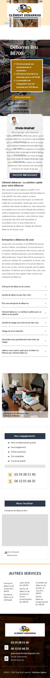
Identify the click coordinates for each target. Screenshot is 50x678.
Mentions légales (39, 673)
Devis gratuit (19, 104)
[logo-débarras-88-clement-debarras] (25, 10)
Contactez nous (21, 112)
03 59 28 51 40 (24, 475)
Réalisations (23, 98)
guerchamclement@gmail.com (25, 653)
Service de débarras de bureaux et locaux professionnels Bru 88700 (26, 595)
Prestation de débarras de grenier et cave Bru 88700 (41, 588)
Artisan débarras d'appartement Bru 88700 (42, 601)
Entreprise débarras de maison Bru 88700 (9, 587)
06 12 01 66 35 (24, 481)
